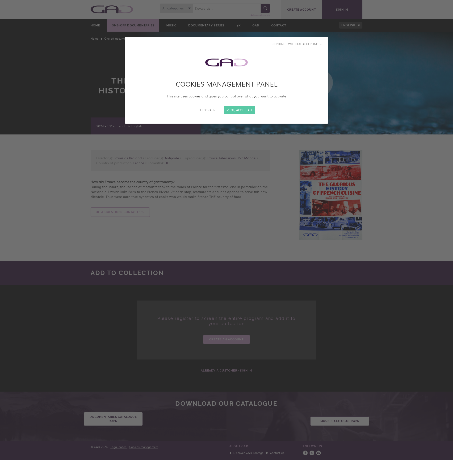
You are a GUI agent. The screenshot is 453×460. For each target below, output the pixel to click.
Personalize (207, 110)
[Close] (226, 230)
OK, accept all (241, 110)
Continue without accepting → (297, 44)
